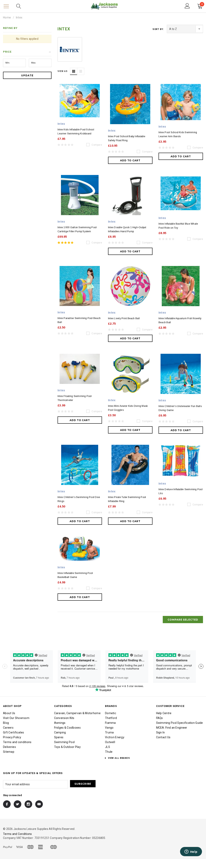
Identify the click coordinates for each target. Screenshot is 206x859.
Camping (60, 732)
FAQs (159, 718)
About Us (9, 713)
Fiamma (110, 722)
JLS (107, 747)
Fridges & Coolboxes (67, 727)
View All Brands (118, 758)
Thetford (111, 718)
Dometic (110, 713)
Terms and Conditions (17, 833)
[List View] (80, 71)
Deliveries (9, 747)
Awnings (60, 722)
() (202, 5)
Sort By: (158, 29)
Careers (8, 727)
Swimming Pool (64, 742)
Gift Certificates (13, 732)
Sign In (160, 732)
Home (7, 17)
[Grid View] (73, 71)
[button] (27, 52)
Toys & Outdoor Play (67, 747)
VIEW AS (63, 71)
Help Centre (164, 713)
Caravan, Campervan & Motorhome (77, 713)
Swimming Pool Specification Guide (179, 722)
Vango (109, 727)
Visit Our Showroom (16, 718)
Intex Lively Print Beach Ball (124, 318)
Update (27, 75)
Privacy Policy (12, 737)
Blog (6, 722)
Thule (108, 751)
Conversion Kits (64, 718)
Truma (109, 732)
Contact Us (163, 737)
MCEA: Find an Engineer (171, 727)
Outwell (110, 742)
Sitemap (8, 751)
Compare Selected (183, 619)
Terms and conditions (17, 742)
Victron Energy (114, 737)
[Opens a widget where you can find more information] (191, 852)
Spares (59, 737)
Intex (19, 17)
